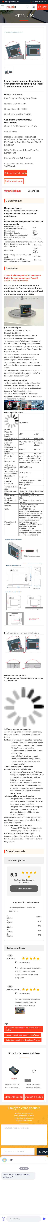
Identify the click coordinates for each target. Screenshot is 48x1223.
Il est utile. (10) (24, 962)
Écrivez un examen (24, 889)
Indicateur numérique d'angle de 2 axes (23, 1040)
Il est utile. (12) (24, 993)
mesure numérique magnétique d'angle (22, 1035)
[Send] (44, 1219)
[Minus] (44, 1159)
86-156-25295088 (39, 2)
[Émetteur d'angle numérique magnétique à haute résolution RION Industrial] (34, 1071)
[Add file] (3, 1219)
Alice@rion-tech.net (12, 2)
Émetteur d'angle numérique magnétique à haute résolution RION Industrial (34, 1086)
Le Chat (42, 6)
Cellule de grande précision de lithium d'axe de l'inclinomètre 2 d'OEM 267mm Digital (13, 1086)
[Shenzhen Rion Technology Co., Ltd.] (11, 7)
